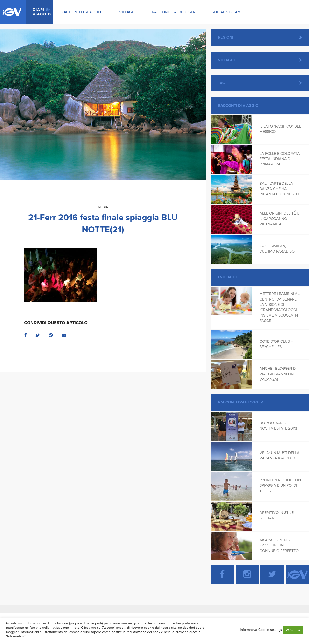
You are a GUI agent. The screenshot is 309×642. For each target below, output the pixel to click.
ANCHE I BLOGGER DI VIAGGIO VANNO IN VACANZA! (278, 374)
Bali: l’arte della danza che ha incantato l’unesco (279, 189)
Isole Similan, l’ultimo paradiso (277, 249)
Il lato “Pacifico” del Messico (280, 129)
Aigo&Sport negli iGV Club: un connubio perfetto (279, 545)
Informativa (248, 630)
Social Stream (226, 12)
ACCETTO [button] (293, 630)
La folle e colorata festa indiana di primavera (280, 159)
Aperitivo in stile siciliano (277, 515)
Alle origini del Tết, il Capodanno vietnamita (279, 219)
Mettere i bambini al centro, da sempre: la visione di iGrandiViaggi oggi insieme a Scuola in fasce (280, 307)
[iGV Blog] (26, 12)
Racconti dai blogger (174, 12)
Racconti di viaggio (81, 12)
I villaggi (126, 12)
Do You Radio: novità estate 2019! (278, 426)
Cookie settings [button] (270, 630)
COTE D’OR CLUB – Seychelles (276, 344)
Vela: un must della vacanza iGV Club (280, 456)
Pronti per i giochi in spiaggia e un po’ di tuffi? (280, 485)
